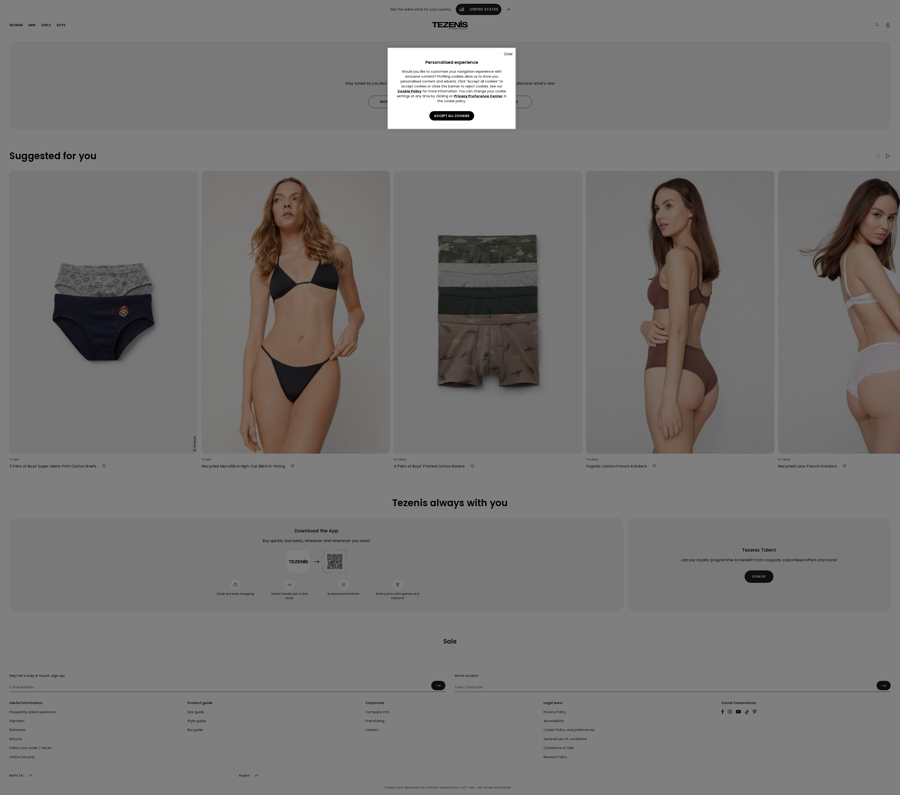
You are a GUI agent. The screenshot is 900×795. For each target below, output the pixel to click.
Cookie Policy (409, 91)
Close (508, 54)
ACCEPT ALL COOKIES (451, 115)
